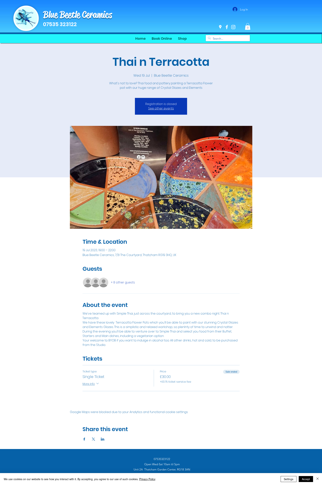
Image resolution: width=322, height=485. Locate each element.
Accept (306, 479)
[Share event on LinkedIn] (102, 439)
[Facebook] (227, 27)
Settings (288, 479)
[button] (247, 26)
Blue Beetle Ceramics (77, 15)
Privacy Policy (147, 479)
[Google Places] (220, 27)
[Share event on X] (93, 439)
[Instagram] (233, 27)
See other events (161, 108)
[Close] (317, 479)
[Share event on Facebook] (84, 439)
